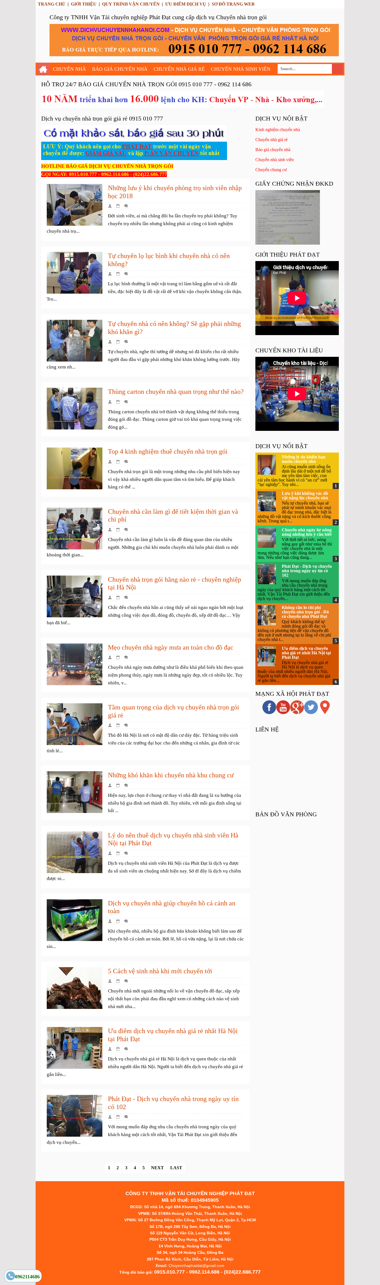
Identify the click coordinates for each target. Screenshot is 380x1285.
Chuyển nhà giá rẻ (271, 139)
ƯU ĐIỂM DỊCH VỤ (185, 4)
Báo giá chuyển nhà (272, 149)
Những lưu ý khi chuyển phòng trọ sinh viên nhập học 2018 (175, 192)
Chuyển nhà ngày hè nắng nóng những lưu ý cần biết (307, 532)
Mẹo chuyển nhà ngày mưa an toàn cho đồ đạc (170, 647)
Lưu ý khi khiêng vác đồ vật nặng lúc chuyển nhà (305, 495)
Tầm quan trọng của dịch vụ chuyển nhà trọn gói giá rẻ (173, 711)
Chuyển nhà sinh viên (274, 159)
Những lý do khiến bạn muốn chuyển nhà (303, 459)
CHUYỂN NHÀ (69, 69)
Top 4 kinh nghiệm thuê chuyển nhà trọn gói (168, 451)
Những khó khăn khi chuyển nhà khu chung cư (171, 775)
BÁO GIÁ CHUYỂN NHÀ (119, 69)
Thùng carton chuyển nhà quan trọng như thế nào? (176, 391)
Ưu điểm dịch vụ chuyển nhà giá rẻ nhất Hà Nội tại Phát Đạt (173, 1035)
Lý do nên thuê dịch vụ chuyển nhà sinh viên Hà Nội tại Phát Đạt (173, 839)
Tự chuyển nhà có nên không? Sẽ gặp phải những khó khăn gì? (174, 327)
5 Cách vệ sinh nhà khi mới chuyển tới (160, 971)
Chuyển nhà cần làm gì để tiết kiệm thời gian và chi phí (173, 515)
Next (157, 1167)
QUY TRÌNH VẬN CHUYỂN (131, 4)
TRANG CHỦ (51, 4)
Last (176, 1167)
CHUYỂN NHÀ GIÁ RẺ (179, 69)
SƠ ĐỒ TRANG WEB (233, 4)
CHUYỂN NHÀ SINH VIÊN (240, 69)
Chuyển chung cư (271, 169)
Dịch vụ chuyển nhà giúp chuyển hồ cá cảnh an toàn (171, 907)
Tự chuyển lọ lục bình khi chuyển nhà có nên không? (169, 259)
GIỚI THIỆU (84, 4)
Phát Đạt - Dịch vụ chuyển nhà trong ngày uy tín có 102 (173, 1102)
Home (43, 69)
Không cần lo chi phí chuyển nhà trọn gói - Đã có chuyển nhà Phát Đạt (305, 612)
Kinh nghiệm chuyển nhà (277, 129)
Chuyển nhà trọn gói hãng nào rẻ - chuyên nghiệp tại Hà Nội (174, 583)
